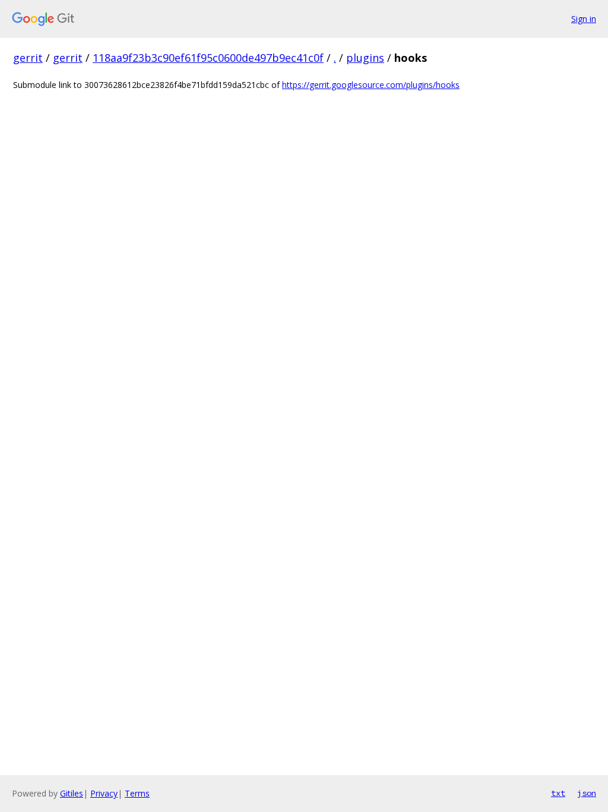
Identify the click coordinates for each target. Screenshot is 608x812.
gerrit (28, 58)
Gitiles (71, 793)
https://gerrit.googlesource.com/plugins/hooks (371, 84)
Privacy (104, 793)
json (586, 793)
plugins (365, 58)
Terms (137, 793)
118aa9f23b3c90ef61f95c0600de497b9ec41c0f (208, 58)
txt (558, 793)
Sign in (583, 18)
